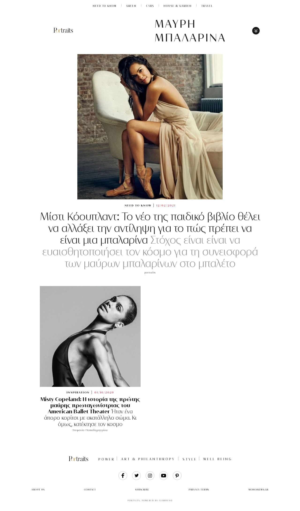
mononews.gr (258, 489)
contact (90, 489)
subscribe (142, 489)
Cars (150, 5)
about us (38, 489)
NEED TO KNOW (105, 5)
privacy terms (199, 489)
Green (131, 5)
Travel (207, 5)
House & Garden (178, 5)
